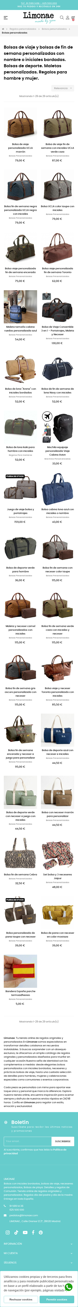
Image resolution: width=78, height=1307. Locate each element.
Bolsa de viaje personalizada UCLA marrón (20, 148)
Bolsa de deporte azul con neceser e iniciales (57, 752)
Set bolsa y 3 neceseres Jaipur (57, 876)
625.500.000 (49, 3)
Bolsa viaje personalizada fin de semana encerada (20, 270)
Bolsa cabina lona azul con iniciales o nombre (57, 511)
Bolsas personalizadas (20, 156)
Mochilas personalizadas (57, 459)
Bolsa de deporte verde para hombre (20, 570)
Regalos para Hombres (20, 455)
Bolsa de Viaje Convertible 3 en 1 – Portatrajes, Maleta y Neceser (57, 331)
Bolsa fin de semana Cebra (20, 874)
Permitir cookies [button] (56, 1299)
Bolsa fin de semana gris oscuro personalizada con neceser (20, 692)
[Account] (67, 17)
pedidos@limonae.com (23, 1215)
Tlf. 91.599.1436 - (31, 3)
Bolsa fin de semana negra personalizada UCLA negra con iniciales (20, 210)
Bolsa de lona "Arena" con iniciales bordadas (20, 391)
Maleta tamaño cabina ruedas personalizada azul (20, 329)
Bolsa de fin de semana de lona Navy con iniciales (57, 391)
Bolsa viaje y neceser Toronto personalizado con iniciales (57, 692)
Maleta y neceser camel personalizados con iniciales (20, 630)
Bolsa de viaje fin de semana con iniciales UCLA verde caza (57, 148)
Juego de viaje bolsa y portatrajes (20, 511)
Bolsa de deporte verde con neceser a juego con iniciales (20, 816)
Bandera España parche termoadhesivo (20, 993)
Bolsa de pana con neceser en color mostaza (57, 935)
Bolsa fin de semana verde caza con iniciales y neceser (57, 630)
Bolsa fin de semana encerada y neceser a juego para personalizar (20, 754)
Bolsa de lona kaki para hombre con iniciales (20, 449)
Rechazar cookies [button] (20, 1299)
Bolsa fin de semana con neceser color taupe (58, 570)
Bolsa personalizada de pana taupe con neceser (20, 935)
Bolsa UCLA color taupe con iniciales (57, 208)
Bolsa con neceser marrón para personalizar (58, 814)
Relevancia (63, 88)
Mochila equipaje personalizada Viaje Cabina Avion (57, 451)
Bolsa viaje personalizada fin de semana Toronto (57, 270)
